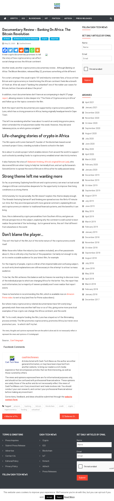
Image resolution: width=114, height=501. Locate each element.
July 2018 (89, 263)
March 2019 (90, 222)
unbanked (36, 410)
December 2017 (92, 299)
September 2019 (92, 190)
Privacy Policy (11, 466)
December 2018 (92, 237)
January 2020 (91, 170)
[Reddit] (21, 50)
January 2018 (91, 294)
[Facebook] (5, 50)
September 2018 (92, 253)
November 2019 (92, 180)
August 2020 (91, 133)
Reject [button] (59, 497)
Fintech (56, 18)
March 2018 (90, 284)
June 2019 (90, 206)
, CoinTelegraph (16, 340)
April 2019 (89, 216)
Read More (69, 497)
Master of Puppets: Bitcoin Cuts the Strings (13, 416)
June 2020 (90, 144)
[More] (37, 50)
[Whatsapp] (32, 50)
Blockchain (35, 18)
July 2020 (89, 138)
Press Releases (84, 18)
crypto (70, 406)
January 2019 (91, 232)
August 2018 (91, 258)
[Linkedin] (26, 50)
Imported (54, 39)
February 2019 (91, 227)
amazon (17, 406)
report (5, 98)
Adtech (68, 18)
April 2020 (89, 154)
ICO (23, 18)
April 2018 (89, 279)
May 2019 (89, 211)
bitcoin (38, 406)
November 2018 (92, 242)
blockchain (50, 406)
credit (61, 406)
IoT (46, 18)
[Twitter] (10, 50)
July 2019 (89, 201)
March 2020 (90, 159)
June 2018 (90, 268)
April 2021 (89, 102)
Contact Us (10, 456)
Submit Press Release (15, 445)
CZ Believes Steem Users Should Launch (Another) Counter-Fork (70, 416)
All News (7, 39)
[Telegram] (15, 50)
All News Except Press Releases (26, 39)
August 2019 (91, 196)
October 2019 (91, 185)
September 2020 (92, 128)
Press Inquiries (12, 440)
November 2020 (92, 118)
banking (28, 406)
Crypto (14, 18)
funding (24, 410)
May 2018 (89, 273)
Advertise (9, 451)
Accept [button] (49, 497)
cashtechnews (25, 43)
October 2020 (91, 123)
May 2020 (89, 149)
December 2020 (92, 113)
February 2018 (91, 289)
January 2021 (91, 107)
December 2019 (92, 175)
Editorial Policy (11, 461)
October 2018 (91, 248)
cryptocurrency (10, 410)
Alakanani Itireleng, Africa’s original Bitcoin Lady (48, 162)
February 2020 (91, 164)
